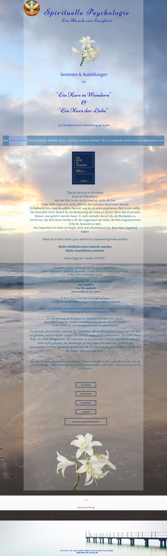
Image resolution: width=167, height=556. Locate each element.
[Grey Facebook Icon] (130, 54)
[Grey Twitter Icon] (136, 54)
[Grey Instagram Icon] (133, 54)
